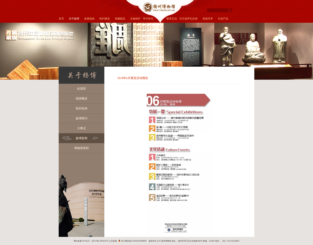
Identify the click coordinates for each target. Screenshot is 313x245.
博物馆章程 (81, 148)
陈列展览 (104, 18)
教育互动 (171, 18)
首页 (61, 18)
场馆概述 (81, 98)
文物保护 (135, 18)
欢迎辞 (81, 88)
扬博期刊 (81, 118)
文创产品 (223, 18)
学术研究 (148, 18)
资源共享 (207, 18)
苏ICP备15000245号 (100, 241)
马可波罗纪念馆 (188, 18)
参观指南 (89, 18)
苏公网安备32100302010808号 (134, 241)
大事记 (81, 128)
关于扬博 (74, 18)
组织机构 (81, 108)
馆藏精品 (120, 18)
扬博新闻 (81, 138)
